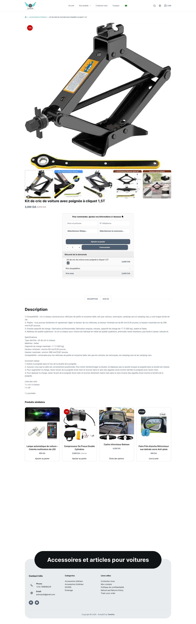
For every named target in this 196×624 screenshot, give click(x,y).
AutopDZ (101, 614)
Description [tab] (92, 299)
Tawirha (111, 614)
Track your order (108, 593)
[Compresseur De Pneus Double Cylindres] (79, 424)
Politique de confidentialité (112, 587)
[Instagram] (37, 602)
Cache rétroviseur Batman (116, 444)
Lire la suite (153, 458)
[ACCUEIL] (26, 17)
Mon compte (106, 584)
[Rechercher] (154, 6)
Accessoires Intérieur (74, 581)
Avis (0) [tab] (106, 299)
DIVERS (68, 587)
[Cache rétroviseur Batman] (116, 423)
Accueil (71, 6)
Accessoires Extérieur (74, 584)
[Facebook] (31, 602)
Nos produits (83, 6)
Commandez (104, 247)
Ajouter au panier (98, 242)
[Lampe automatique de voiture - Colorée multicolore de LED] (42, 424)
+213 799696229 (43, 587)
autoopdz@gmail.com (45, 594)
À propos (116, 6)
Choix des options (116, 458)
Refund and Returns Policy (112, 590)
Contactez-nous (102, 6)
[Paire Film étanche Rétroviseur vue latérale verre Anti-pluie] (153, 424)
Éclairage (69, 590)
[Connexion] (160, 6)
